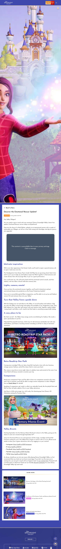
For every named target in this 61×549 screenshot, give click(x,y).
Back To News (10, 208)
